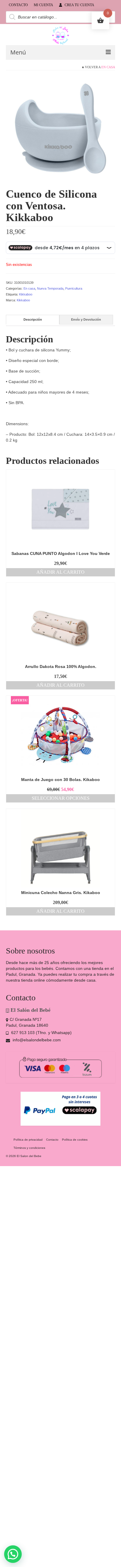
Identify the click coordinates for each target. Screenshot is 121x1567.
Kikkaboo (25, 294)
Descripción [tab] (32, 319)
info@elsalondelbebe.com (36, 1040)
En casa (108, 67)
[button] (13, 1554)
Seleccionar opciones (61, 798)
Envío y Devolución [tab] (86, 319)
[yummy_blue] (60, 130)
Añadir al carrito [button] (60, 572)
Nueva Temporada (50, 288)
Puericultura (73, 288)
